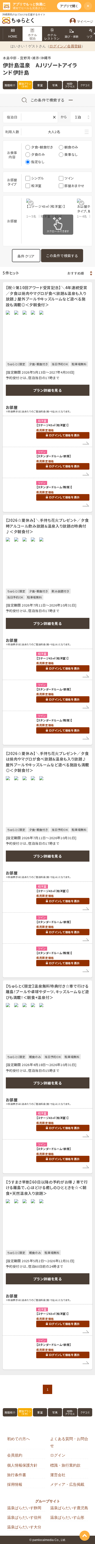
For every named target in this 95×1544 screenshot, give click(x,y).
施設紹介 (10, 85)
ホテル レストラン (52, 36)
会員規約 (14, 1455)
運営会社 (57, 1475)
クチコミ (85, 85)
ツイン (69, 178)
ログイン (57, 1455)
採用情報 (14, 1484)
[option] (51, 209)
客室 (40, 85)
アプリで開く (69, 6)
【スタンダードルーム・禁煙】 (53, 456)
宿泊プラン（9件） (25, 85)
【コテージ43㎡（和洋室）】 (52, 425)
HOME (12, 36)
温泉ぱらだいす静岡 (24, 1508)
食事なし (71, 154)
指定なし (38, 161)
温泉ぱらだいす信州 (24, 1517)
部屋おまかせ (74, 185)
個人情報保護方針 (22, 1465)
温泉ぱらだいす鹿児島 (69, 1508)
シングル (37, 178)
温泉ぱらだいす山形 (67, 1517)
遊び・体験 (72, 36)
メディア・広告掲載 (67, 1484)
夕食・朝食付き (42, 147)
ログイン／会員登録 (65, 46)
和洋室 (36, 185)
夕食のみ (38, 154)
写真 (55, 85)
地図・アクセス (70, 85)
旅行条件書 (16, 1475)
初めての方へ (18, 1439)
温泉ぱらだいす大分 (24, 1527)
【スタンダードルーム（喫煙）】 (54, 487)
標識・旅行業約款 (65, 1465)
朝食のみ (71, 147)
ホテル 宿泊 (32, 36)
